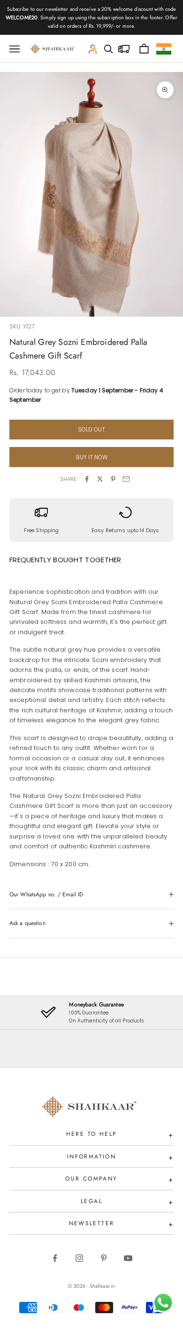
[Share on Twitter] (100, 479)
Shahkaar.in (102, 1286)
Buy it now (91, 457)
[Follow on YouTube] (128, 1258)
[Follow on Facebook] (55, 1258)
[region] (91, 1012)
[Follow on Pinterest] (103, 1258)
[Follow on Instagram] (79, 1258)
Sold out (91, 429)
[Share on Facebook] (87, 479)
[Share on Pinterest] (113, 479)
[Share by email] (126, 479)
